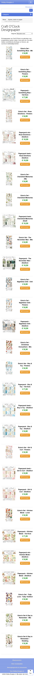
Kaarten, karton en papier (15, 19)
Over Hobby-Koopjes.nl (17, 671)
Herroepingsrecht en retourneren (17, 667)
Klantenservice (17, 660)
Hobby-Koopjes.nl (7, 2)
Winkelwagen (29, 7)
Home (4, 19)
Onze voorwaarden (17, 664)
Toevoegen (25, 57)
